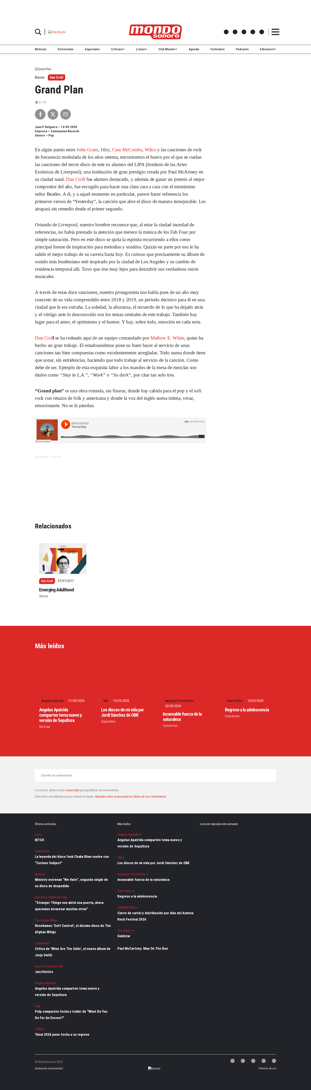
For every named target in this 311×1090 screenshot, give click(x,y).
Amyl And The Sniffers (179, 701)
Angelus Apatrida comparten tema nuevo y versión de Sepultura (60, 715)
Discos (43, 596)
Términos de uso (267, 1068)
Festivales (217, 49)
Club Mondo (166, 49)
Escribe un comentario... (57, 775)
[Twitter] (232, 1061)
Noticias (40, 49)
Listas (140, 49)
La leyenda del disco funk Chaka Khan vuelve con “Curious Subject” (72, 859)
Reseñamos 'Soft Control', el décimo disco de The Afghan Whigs (73, 929)
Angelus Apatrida (52, 701)
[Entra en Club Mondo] (150, 1068)
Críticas (116, 49)
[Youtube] (274, 1061)
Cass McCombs (127, 149)
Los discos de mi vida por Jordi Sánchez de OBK (122, 712)
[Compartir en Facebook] (40, 114)
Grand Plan (55, 457)
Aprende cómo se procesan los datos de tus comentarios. (130, 796)
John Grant (87, 149)
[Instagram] (253, 1061)
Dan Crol (44, 338)
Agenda (194, 49)
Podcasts (242, 49)
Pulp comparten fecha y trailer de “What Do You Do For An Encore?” (71, 1014)
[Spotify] (263, 1061)
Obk (105, 701)
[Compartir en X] (53, 114)
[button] (57, 32)
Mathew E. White (167, 338)
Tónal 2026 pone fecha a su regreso (62, 1034)
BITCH (39, 840)
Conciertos (170, 726)
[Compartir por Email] (65, 114)
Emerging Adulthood (56, 589)
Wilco (150, 149)
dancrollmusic (41, 457)
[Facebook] (243, 1061)
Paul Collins (234, 701)
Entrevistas (65, 49)
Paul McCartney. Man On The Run (142, 948)
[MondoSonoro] (155, 32)
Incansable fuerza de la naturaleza (143, 879)
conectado (72, 790)
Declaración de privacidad (48, 1068)
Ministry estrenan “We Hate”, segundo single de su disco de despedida (71, 882)
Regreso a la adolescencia (247, 709)
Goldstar (123, 936)
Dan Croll (56, 77)
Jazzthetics (44, 972)
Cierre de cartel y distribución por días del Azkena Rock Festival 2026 (155, 916)
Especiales (92, 49)
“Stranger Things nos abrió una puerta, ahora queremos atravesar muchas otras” (69, 905)
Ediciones (266, 49)
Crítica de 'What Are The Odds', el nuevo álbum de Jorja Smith (72, 952)
